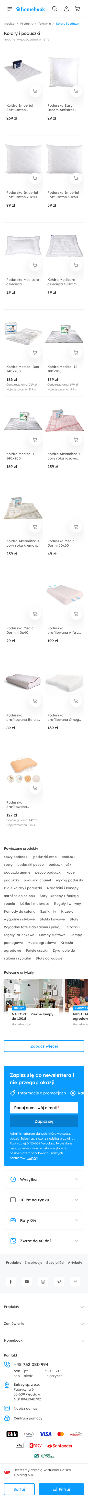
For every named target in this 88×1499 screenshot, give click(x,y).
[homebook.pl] (30, 9)
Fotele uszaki (37, 950)
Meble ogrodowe (42, 942)
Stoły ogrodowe (49, 958)
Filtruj (64, 1489)
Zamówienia (14, 1323)
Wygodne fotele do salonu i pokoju (33, 927)
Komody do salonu (20, 911)
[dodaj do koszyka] (35, 91)
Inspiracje (33, 1262)
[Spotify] (75, 1281)
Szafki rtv (48, 911)
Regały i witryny (67, 903)
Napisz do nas (25, 1408)
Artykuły (75, 1262)
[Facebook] (11, 1281)
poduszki (16, 857)
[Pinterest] (59, 1281)
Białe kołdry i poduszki (23, 888)
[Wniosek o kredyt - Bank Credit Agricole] (44, 1456)
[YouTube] (27, 1281)
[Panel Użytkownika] (66, 9)
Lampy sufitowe (52, 935)
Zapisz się (44, 1121)
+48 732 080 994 (31, 1364)
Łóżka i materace (35, 903)
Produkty (13, 1262)
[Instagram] (43, 1281)
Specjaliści (55, 1262)
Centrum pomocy (28, 1418)
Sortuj (19, 1489)
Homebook (13, 1340)
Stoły (74, 919)
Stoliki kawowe (53, 919)
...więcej (32, 1158)
